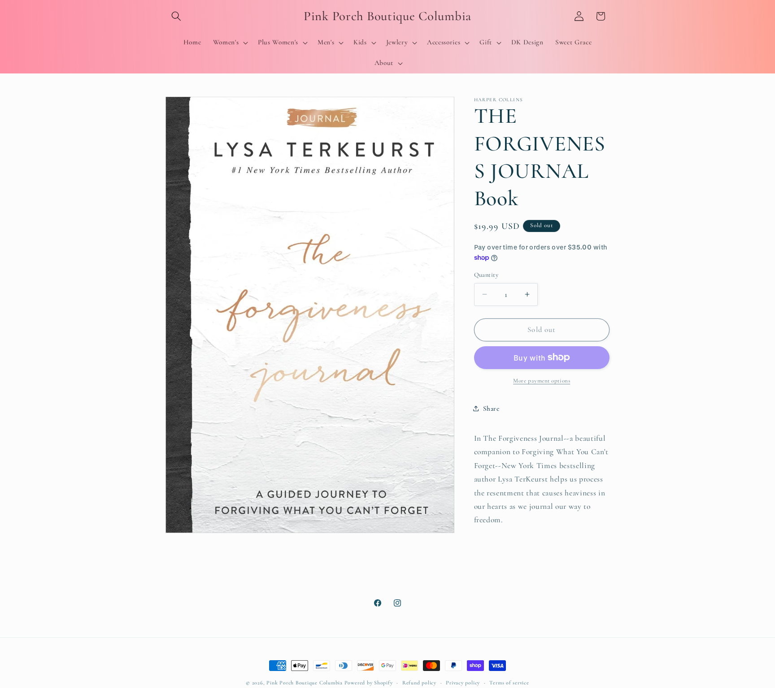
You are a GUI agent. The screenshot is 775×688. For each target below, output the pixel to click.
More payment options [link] (541, 380)
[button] (176, 16)
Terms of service (509, 682)
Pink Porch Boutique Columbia (305, 682)
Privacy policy (463, 682)
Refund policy (419, 682)
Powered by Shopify (368, 682)
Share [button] (491, 408)
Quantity (486, 275)
